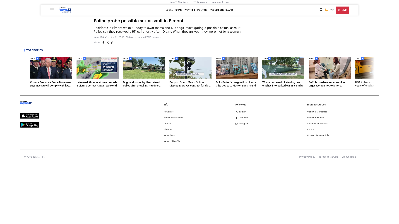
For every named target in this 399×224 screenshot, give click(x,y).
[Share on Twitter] (107, 42)
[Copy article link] (112, 42)
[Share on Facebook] (103, 42)
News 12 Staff (100, 37)
